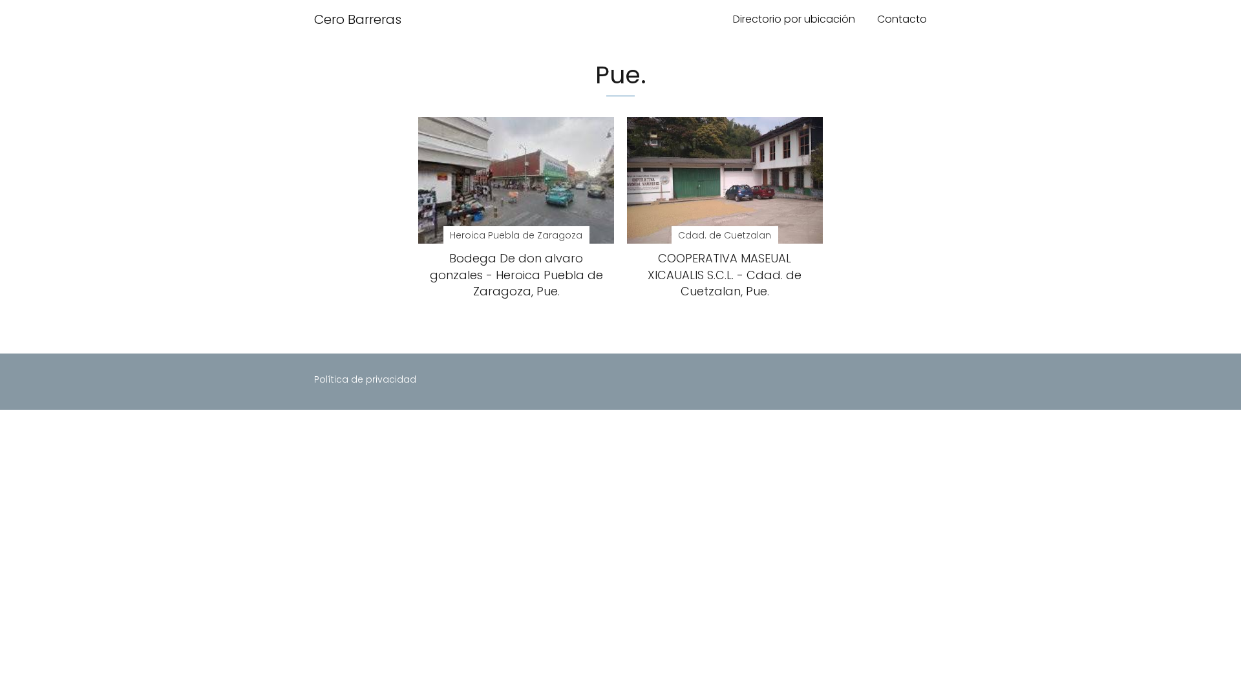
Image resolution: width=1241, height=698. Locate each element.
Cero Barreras (357, 19)
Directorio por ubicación (794, 19)
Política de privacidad (365, 379)
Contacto (902, 19)
